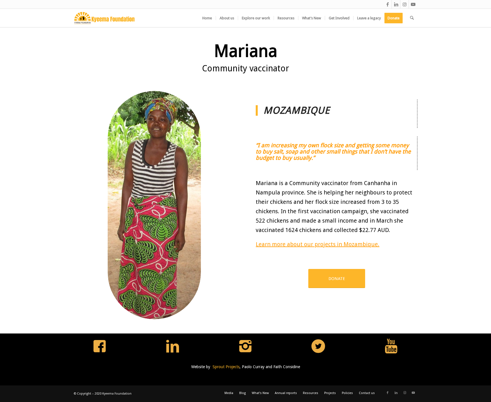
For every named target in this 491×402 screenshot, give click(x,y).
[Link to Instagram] (404, 4)
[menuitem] (207, 18)
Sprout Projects (226, 366)
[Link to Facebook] (387, 4)
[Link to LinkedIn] (396, 4)
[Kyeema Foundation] (104, 18)
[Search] (411, 18)
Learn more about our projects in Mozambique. (317, 244)
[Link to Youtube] (413, 4)
